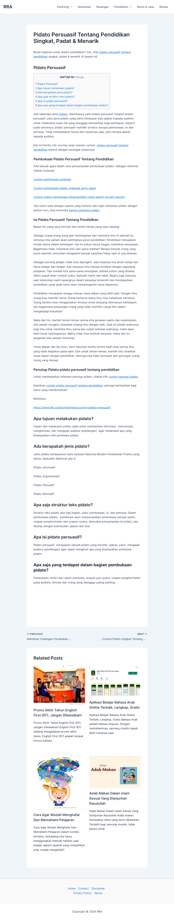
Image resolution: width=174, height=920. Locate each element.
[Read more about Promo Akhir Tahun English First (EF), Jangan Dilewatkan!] (59, 684)
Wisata (163, 6)
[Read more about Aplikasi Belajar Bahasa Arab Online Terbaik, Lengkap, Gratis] (115, 680)
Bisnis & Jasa (145, 6)
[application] (71, 7)
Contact (83, 888)
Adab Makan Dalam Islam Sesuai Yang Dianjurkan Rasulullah (109, 798)
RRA (7, 6)
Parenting (63, 6)
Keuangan (102, 6)
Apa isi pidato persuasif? (51, 101)
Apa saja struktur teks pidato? (55, 96)
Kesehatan (84, 6)
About (98, 893)
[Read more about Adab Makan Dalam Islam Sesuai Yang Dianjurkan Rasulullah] (115, 771)
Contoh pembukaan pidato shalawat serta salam (64, 188)
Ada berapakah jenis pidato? (54, 92)
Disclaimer (98, 888)
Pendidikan (121, 6)
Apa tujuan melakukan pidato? (55, 88)
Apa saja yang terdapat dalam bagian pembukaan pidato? (71, 105)
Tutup (79, 77)
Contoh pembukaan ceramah (52, 179)
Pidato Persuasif (46, 84)
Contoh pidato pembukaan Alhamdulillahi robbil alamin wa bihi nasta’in (79, 197)
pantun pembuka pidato (84, 210)
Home (72, 888)
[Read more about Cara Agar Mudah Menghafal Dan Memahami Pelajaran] (59, 782)
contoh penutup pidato (123, 376)
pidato (63, 114)
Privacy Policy (82, 893)
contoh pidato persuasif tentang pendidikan (74, 385)
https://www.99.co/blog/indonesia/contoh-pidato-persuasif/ (72, 407)
